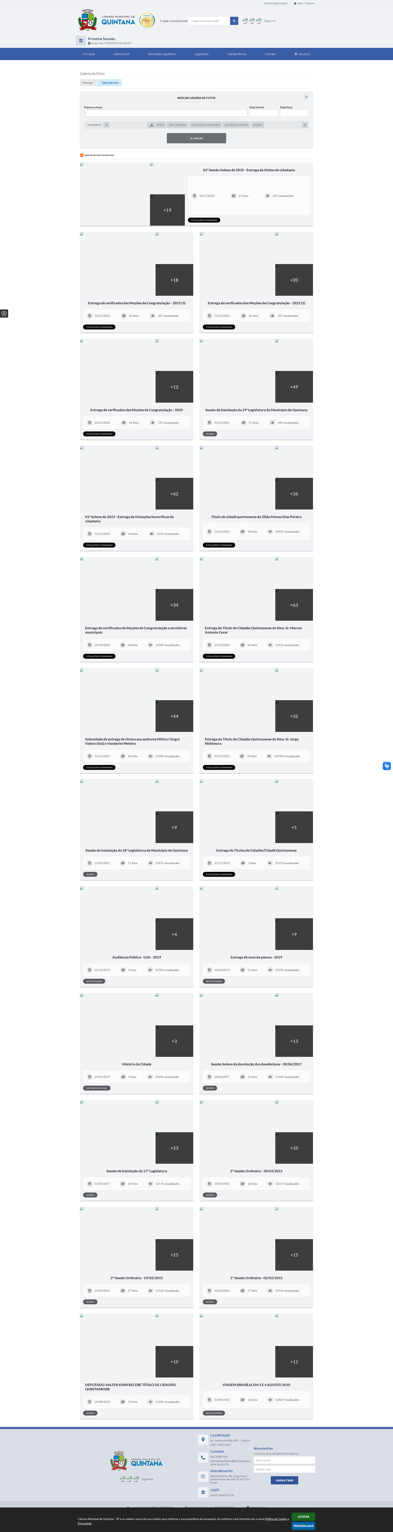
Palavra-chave (93, 107)
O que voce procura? (174, 20)
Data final (286, 107)
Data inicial (257, 107)
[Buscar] (234, 21)
